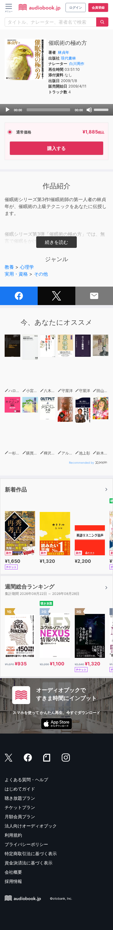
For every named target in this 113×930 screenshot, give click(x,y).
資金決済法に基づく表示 (28, 863)
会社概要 (13, 872)
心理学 (27, 267)
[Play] (7, 110)
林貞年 (63, 52)
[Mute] (89, 110)
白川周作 (76, 63)
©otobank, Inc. (61, 898)
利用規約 (13, 835)
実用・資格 (16, 274)
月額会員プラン (20, 816)
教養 (9, 267)
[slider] (102, 109)
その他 (41, 274)
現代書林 (68, 58)
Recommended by (81, 462)
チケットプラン (20, 807)
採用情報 (13, 881)
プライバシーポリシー (26, 844)
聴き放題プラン (20, 798)
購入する (56, 148)
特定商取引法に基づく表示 (31, 853)
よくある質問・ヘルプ (26, 779)
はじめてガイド (20, 789)
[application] (56, 110)
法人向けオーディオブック (31, 826)
